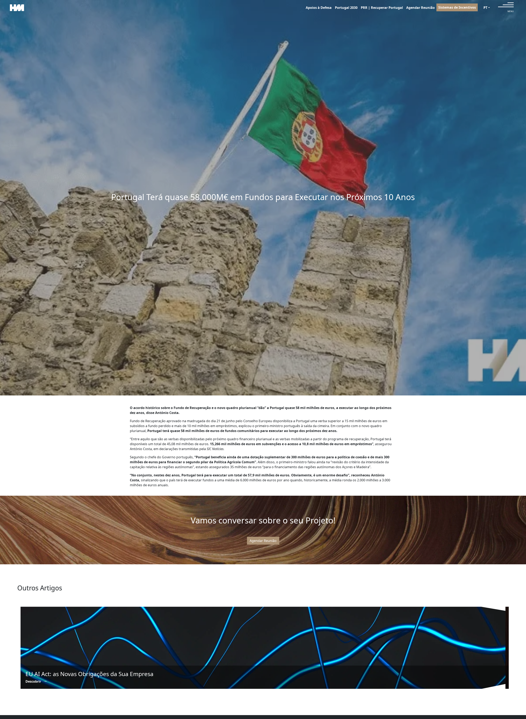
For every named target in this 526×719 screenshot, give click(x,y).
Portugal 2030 (346, 7)
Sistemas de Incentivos (457, 7)
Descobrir (33, 681)
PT (485, 7)
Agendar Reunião (420, 7)
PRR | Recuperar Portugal (382, 7)
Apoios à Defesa (319, 7)
